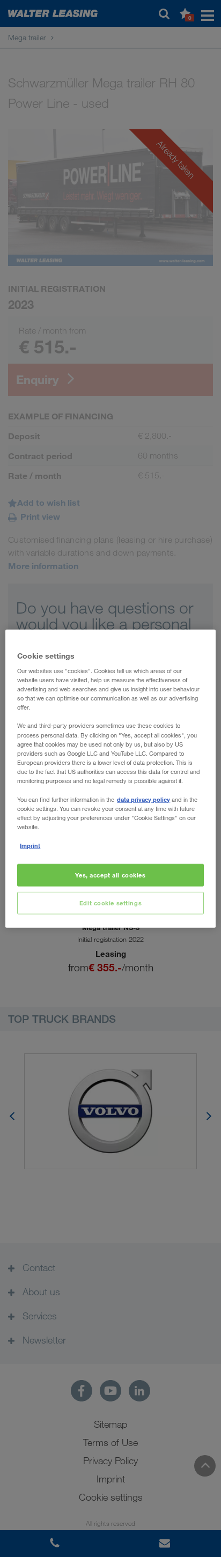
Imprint (30, 846)
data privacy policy (143, 799)
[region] (110, 778)
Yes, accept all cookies (110, 875)
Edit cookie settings (110, 903)
